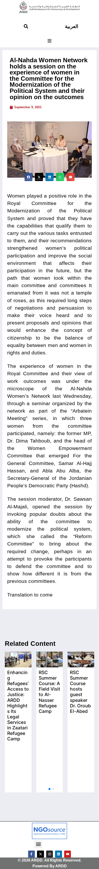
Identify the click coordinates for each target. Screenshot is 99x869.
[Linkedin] (58, 854)
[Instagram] (49, 854)
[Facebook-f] (31, 854)
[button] (49, 40)
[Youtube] (67, 854)
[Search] (26, 26)
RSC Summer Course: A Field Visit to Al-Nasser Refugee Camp (49, 692)
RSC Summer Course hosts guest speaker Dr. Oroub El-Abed (80, 692)
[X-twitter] (40, 854)
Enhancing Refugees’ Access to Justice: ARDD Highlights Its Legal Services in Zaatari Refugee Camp (18, 705)
